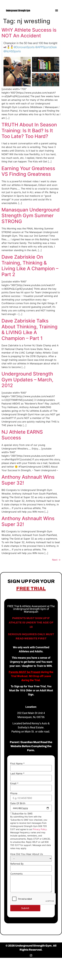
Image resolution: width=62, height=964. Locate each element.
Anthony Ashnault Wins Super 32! (28, 480)
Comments (16, 873)
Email (14, 783)
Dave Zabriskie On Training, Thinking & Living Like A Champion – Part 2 (30, 265)
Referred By (17, 863)
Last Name (17, 773)
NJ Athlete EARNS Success (22, 435)
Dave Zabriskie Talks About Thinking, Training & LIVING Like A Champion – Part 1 (29, 329)
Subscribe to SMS (22, 813)
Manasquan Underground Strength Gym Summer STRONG (31, 215)
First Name (17, 763)
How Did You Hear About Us (26, 854)
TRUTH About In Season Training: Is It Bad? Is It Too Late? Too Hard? (29, 130)
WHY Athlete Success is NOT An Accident (29, 33)
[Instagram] (57, 3)
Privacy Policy (40, 829)
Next (56, 559)
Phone (13, 793)
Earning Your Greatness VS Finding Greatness (28, 171)
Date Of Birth (17, 803)
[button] (56, 10)
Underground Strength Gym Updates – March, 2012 (27, 379)
